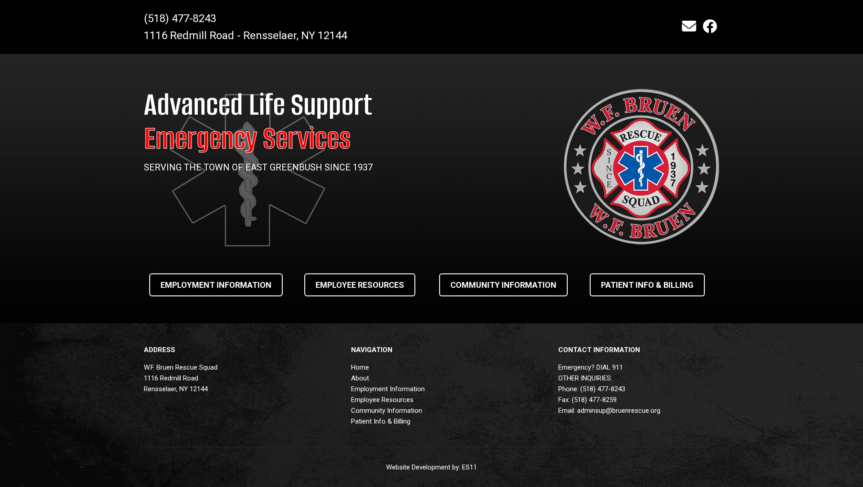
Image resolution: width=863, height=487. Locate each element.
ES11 (469, 467)
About (360, 378)
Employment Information (388, 389)
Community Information (386, 411)
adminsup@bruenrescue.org (618, 411)
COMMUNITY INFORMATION (503, 285)
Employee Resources (382, 400)
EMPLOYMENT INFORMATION (215, 285)
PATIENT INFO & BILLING (647, 285)
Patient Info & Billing (380, 421)
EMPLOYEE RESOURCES (360, 285)
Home (360, 367)
